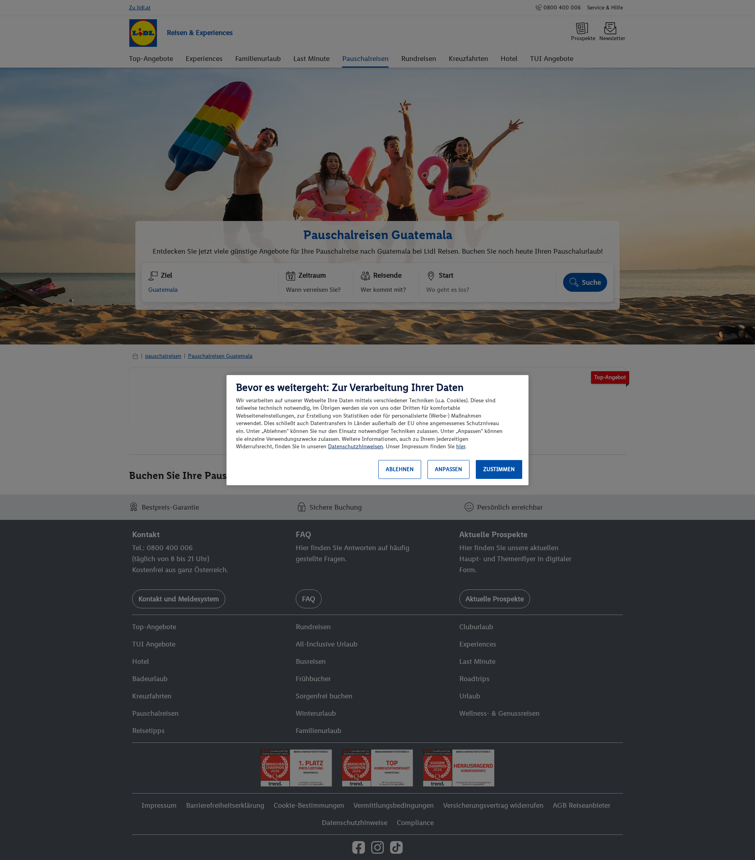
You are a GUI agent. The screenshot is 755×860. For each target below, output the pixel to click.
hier (460, 446)
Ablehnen (400, 469)
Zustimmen (499, 469)
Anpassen (448, 469)
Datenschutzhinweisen (355, 446)
